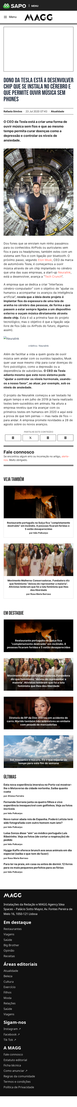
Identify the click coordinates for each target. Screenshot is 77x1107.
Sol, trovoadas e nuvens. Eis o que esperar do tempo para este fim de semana (38, 761)
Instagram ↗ (12, 1029)
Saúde (8, 940)
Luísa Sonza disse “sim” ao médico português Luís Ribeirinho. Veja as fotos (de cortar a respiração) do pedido (36, 837)
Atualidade (57, 111)
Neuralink (64, 272)
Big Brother (11, 945)
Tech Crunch (53, 276)
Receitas (9, 956)
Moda (7, 998)
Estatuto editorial (15, 1060)
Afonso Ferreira (16, 796)
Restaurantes (13, 929)
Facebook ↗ (12, 1034)
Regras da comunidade (19, 1076)
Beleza (8, 976)
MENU (34, 5)
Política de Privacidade (19, 1087)
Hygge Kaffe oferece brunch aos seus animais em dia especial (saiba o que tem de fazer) (38, 852)
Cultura (9, 982)
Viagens (9, 934)
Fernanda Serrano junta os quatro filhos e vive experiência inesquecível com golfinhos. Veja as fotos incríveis (38, 805)
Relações (10, 1003)
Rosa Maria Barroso (40, 594)
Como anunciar (15, 1071)
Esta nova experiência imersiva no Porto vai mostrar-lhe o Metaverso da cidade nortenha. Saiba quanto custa (38, 788)
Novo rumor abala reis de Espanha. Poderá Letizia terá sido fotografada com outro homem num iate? (38, 821)
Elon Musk (45, 260)
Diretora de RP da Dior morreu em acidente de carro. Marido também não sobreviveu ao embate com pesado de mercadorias (38, 721)
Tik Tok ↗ (10, 1040)
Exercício (10, 987)
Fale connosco (13, 1054)
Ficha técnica (12, 1065)
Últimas (10, 777)
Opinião (9, 950)
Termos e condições (17, 1082)
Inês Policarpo (40, 533)
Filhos (7, 992)
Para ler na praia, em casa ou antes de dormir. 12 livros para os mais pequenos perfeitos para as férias (38, 866)
